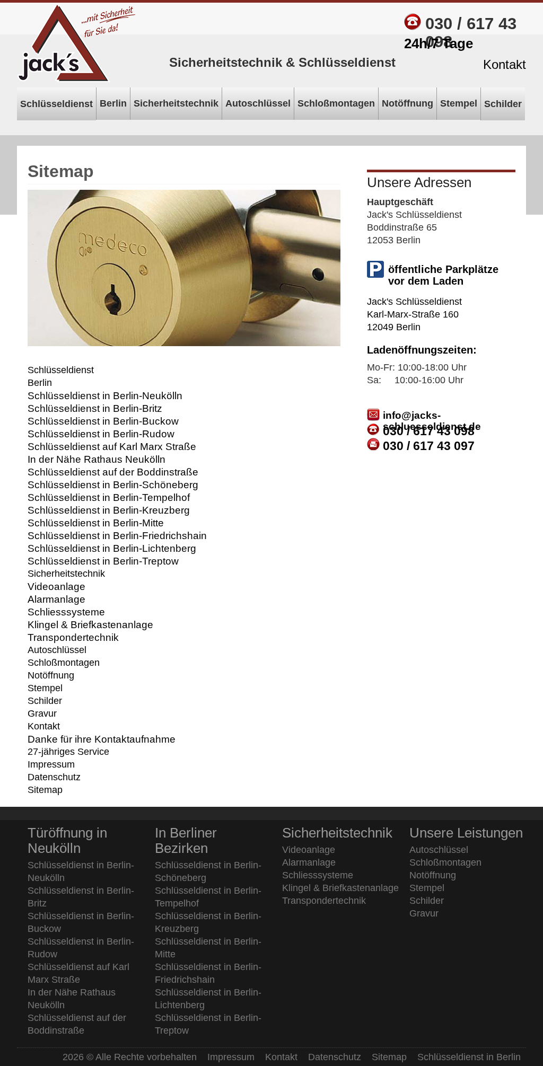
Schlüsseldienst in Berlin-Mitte (96, 522)
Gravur (42, 713)
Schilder (45, 700)
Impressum (51, 764)
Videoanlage (56, 586)
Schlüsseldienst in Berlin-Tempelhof (109, 497)
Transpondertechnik (73, 637)
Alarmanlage (56, 599)
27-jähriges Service (68, 751)
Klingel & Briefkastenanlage (90, 624)
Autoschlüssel (57, 650)
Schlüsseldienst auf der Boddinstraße (113, 472)
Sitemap (45, 790)
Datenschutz (54, 777)
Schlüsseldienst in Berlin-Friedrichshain (117, 535)
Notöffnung (51, 675)
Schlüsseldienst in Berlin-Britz (95, 408)
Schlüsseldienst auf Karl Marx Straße (112, 446)
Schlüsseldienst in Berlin (469, 1057)
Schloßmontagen (64, 662)
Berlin (40, 382)
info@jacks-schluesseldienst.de (432, 421)
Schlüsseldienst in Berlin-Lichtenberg (112, 548)
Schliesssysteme (66, 612)
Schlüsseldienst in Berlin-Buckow (103, 421)
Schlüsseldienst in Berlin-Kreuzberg (109, 510)
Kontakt (44, 726)
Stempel (45, 688)
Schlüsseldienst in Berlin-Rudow (101, 433)
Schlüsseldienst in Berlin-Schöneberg (113, 484)
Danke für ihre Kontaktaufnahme (102, 739)
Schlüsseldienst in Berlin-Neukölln (105, 395)
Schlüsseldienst (61, 370)
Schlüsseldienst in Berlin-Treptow (103, 561)
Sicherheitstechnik (66, 573)
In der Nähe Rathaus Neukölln (96, 459)
